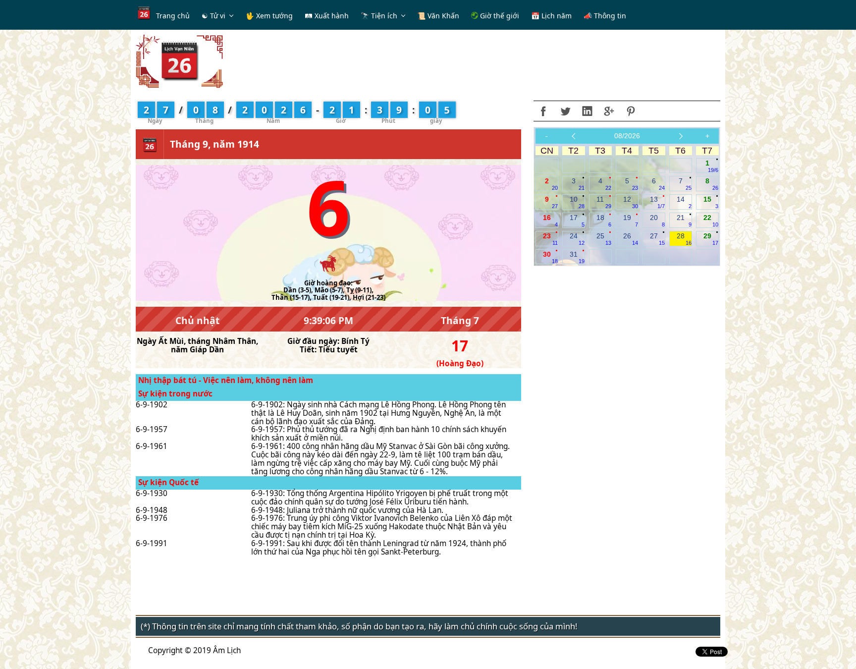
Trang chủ (173, 15)
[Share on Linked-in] (587, 111)
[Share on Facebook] (543, 111)
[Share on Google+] (609, 111)
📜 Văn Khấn (438, 15)
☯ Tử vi (213, 15)
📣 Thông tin (605, 15)
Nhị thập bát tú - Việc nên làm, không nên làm (225, 380)
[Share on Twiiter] (565, 111)
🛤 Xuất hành (327, 15)
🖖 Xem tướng (269, 15)
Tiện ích (384, 15)
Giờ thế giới (498, 15)
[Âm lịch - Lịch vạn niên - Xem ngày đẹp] (179, 61)
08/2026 (627, 136)
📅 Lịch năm (551, 15)
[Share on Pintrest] (631, 111)
